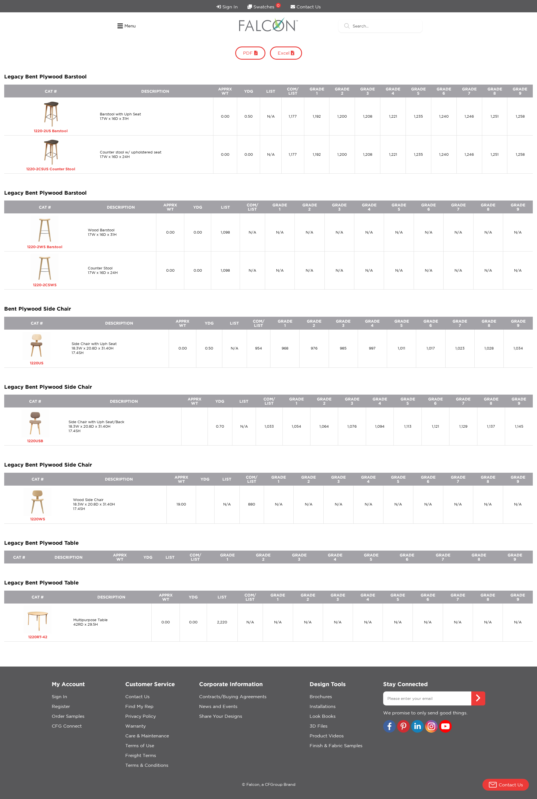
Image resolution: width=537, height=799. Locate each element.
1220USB (35, 441)
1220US (36, 363)
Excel (284, 52)
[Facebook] (389, 727)
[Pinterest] (403, 727)
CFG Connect (67, 725)
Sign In (229, 6)
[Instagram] (431, 727)
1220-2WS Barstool (44, 247)
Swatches (266, 6)
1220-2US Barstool (51, 131)
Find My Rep (139, 706)
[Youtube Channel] (445, 727)
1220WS (37, 519)
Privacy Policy (140, 716)
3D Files (319, 725)
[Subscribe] (478, 698)
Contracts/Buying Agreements (233, 696)
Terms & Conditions (146, 765)
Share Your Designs (220, 716)
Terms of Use (139, 745)
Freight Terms (140, 755)
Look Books (323, 716)
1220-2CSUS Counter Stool (50, 169)
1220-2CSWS (44, 285)
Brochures (321, 696)
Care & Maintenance (147, 735)
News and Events (218, 706)
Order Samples (68, 716)
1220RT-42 (37, 637)
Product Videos (327, 735)
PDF (248, 52)
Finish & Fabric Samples (336, 745)
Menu (130, 26)
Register (61, 706)
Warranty (135, 725)
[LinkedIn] (417, 727)
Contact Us (308, 6)
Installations (323, 706)
